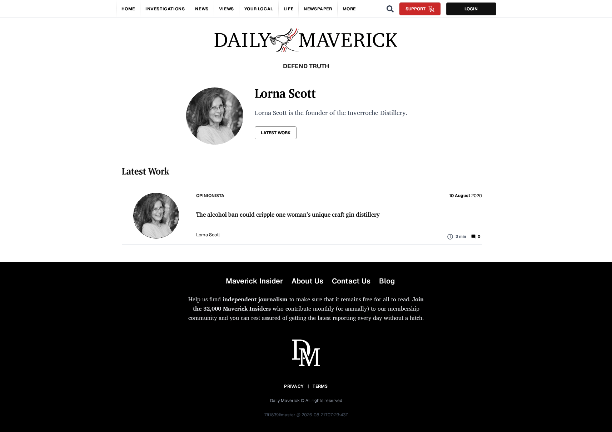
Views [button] (226, 9)
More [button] (349, 9)
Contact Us (351, 281)
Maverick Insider (254, 281)
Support (415, 9)
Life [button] (288, 9)
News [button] (201, 9)
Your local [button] (258, 9)
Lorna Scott (208, 235)
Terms (320, 386)
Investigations (165, 9)
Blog (387, 281)
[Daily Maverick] (306, 40)
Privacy (293, 386)
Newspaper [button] (318, 9)
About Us (307, 281)
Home (128, 9)
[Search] (390, 8)
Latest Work (275, 133)
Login (471, 9)
